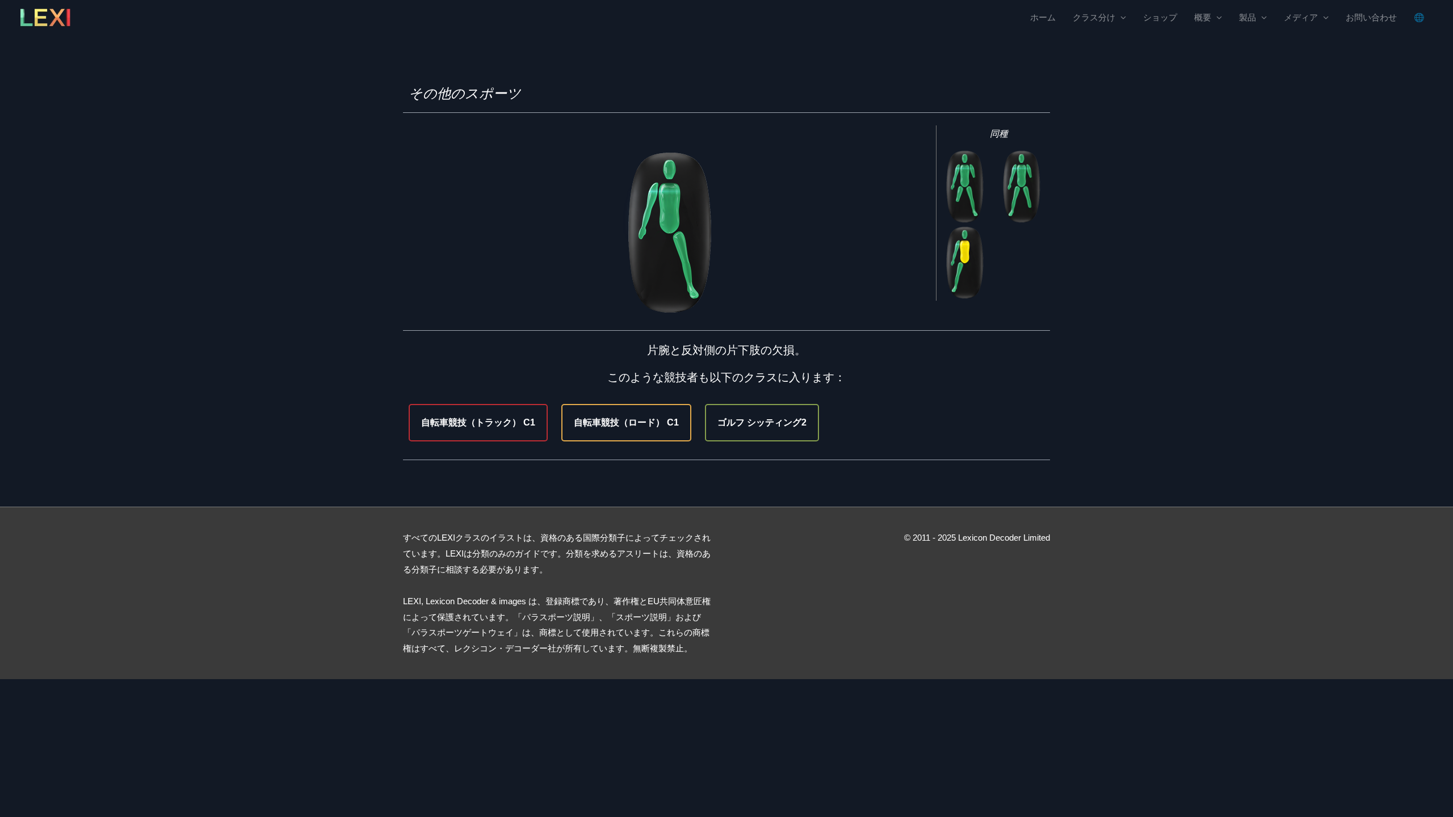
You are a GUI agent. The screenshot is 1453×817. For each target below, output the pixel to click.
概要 (1202, 17)
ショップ (1160, 17)
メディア (1301, 17)
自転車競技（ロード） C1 (626, 422)
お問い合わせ (1371, 17)
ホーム (1043, 17)
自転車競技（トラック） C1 (478, 422)
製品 (1247, 17)
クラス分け (1094, 17)
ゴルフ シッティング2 (762, 422)
